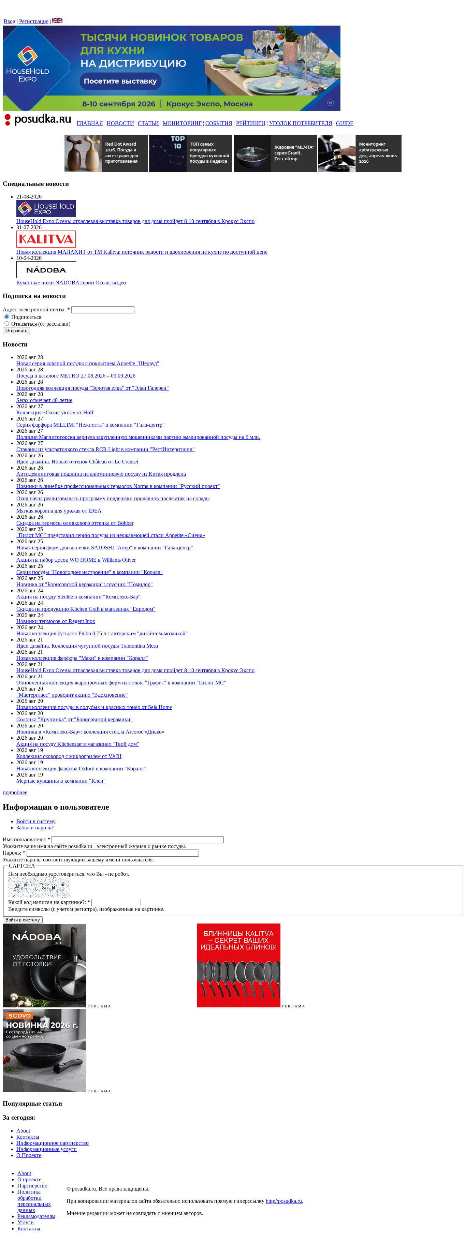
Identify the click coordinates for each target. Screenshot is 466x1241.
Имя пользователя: (26, 839)
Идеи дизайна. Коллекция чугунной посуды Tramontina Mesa (87, 646)
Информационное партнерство (52, 1143)
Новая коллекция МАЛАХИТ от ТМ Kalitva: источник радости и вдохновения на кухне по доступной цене (141, 252)
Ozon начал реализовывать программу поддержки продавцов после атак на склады (113, 498)
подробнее (15, 792)
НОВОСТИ (120, 123)
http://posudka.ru (284, 1201)
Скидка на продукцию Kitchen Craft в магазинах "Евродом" (86, 609)
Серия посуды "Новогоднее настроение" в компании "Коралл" (89, 572)
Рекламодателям (36, 1216)
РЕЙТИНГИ (250, 123)
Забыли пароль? (35, 827)
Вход (9, 21)
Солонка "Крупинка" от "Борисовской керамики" (74, 719)
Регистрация (33, 21)
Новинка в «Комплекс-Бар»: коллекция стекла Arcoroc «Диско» (90, 732)
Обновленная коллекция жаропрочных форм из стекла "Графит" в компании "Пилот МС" (121, 682)
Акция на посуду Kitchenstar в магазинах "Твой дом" (77, 744)
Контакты (27, 1137)
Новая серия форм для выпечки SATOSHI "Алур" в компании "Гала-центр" (104, 547)
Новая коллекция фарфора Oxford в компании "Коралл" (81, 768)
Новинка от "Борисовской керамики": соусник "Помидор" (84, 584)
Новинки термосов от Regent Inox (55, 621)
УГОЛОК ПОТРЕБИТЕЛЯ (300, 123)
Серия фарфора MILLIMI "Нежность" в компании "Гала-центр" (90, 425)
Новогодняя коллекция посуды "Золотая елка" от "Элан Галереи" (92, 388)
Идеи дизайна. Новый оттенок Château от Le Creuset (77, 461)
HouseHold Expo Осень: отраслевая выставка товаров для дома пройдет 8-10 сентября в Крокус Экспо (135, 221)
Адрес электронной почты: (36, 309)
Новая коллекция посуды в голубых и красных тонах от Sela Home (94, 707)
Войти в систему (36, 821)
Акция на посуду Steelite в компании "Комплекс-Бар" (78, 597)
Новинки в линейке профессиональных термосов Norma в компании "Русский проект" (118, 486)
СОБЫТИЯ (218, 123)
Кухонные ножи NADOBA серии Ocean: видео (71, 282)
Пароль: (14, 853)
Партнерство (32, 1185)
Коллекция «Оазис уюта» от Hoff (54, 412)
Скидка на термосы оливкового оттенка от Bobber (74, 523)
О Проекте (28, 1155)
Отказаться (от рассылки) (40, 324)
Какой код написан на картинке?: (49, 902)
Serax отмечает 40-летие (44, 400)
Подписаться (25, 317)
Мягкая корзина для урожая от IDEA (59, 511)
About (23, 1131)
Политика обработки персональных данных (34, 1201)
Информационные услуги (46, 1149)
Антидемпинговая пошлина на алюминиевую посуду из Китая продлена (101, 474)
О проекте (29, 1179)
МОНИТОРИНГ (182, 123)
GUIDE (344, 123)
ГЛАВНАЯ (90, 123)
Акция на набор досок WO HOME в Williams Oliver (76, 560)
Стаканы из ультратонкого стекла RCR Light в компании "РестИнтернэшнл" (105, 449)
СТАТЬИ (148, 123)
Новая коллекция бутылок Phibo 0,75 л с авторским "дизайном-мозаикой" (102, 633)
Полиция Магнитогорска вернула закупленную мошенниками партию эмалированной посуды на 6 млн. (138, 437)
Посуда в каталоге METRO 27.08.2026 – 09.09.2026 (75, 376)
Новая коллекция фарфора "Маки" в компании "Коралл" (82, 658)
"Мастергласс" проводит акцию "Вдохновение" (72, 695)
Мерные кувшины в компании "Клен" (61, 781)
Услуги (25, 1222)
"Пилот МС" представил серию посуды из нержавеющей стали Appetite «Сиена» (110, 535)
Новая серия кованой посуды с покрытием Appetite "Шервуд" (87, 363)
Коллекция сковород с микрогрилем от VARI (68, 756)
